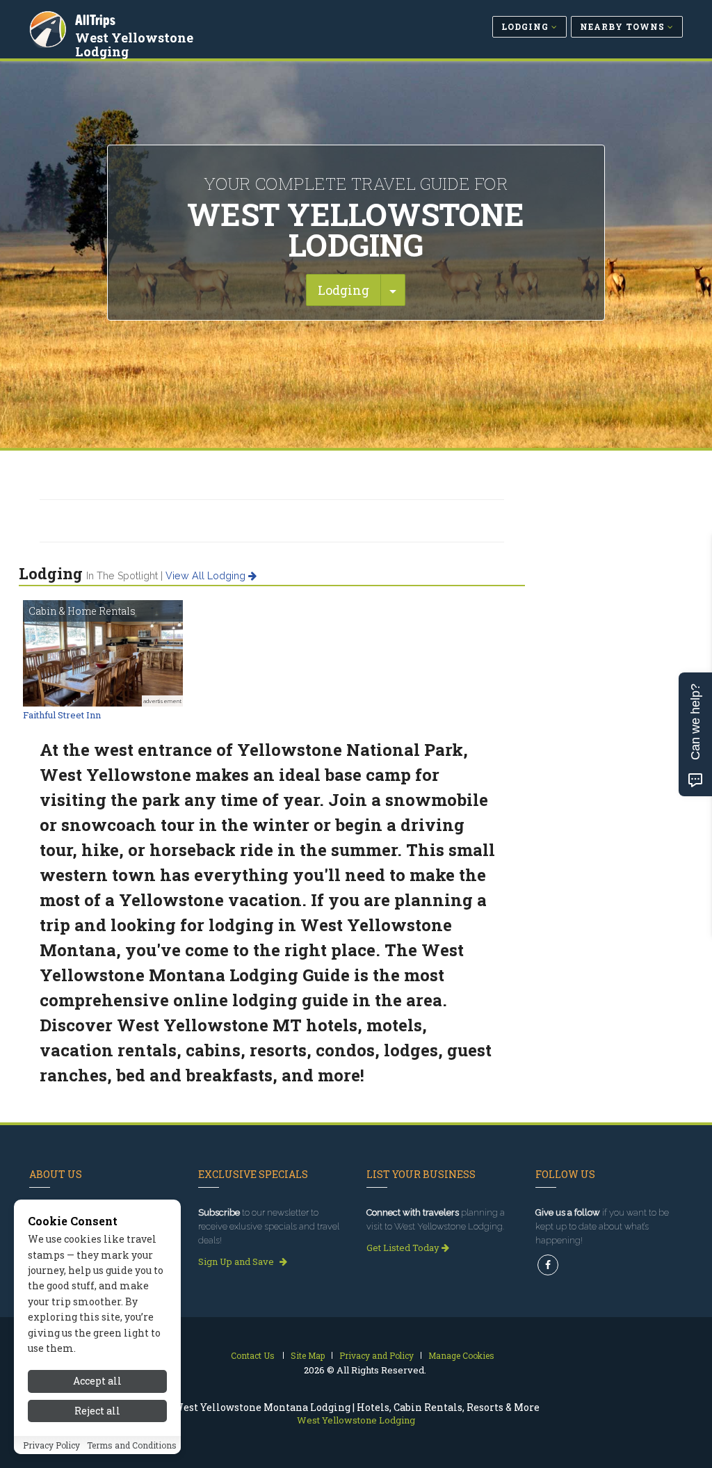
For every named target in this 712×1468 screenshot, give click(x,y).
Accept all (97, 1380)
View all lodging (206, 575)
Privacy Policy (51, 1445)
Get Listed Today (404, 1247)
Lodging (343, 290)
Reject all (97, 1410)
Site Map (308, 1355)
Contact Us (253, 1355)
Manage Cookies (461, 1355)
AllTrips (95, 20)
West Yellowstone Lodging (134, 44)
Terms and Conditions (132, 1445)
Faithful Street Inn (62, 715)
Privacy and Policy (376, 1355)
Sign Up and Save (237, 1261)
